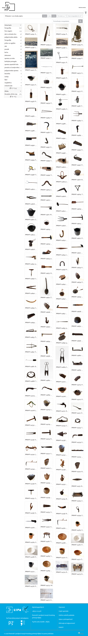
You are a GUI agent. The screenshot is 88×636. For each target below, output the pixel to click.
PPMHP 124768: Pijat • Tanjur (31, 557)
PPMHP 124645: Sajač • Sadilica (31, 308)
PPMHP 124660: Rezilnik (78, 355)
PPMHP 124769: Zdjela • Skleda (47, 571)
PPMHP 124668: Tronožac (31, 381)
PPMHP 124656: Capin (78, 341)
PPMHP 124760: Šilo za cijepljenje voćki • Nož (31, 528)
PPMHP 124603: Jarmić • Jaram (47, 190)
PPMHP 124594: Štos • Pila (31, 160)
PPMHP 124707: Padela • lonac (78, 399)
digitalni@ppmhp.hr (38, 607)
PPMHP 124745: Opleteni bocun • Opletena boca (47, 483)
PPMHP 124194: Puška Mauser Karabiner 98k (62, 34)
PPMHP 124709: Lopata (47, 424)
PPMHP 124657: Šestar (31, 352)
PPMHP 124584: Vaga (62, 109)
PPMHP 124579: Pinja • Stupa (47, 103)
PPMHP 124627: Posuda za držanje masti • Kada (78, 238)
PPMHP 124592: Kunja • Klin (62, 138)
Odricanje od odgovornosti (67, 623)
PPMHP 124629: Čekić (47, 244)
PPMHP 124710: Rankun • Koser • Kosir (62, 411)
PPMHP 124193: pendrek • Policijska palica (47, 45)
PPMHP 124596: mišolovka (62, 153)
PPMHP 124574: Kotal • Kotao (31, 85)
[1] (15, 96)
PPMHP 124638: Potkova (62, 270)
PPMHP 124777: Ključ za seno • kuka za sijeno (47, 600)
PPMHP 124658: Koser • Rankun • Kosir (47, 356)
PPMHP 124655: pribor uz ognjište (62, 328)
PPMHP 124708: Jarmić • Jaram (31, 410)
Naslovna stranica (82, 7)
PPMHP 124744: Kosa (31, 469)
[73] (16, 88)
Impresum (62, 607)
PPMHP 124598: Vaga (31, 175)
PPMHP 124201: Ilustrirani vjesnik (31, 70)
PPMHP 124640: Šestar (31, 293)
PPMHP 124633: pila (47, 259)
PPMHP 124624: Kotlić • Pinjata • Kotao (31, 235)
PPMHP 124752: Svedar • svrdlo (31, 498)
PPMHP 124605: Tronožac (78, 194)
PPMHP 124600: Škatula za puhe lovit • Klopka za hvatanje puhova (62, 167)
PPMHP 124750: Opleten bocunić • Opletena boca (62, 484)
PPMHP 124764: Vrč (31, 542)
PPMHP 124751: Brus (78, 486)
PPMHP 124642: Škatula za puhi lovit (62, 284)
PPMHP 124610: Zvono (31, 220)
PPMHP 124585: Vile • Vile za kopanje (78, 121)
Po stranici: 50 (61, 16)
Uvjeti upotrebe (63, 611)
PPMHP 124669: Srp (47, 395)
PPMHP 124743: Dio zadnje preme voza (78, 457)
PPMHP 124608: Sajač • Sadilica (62, 196)
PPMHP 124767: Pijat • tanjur (78, 545)
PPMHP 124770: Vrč (62, 558)
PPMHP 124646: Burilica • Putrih (47, 312)
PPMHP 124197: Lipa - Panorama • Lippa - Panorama (47, 58)
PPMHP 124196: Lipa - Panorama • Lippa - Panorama (31, 47)
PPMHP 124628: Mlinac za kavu (31, 249)
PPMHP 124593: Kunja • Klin (78, 150)
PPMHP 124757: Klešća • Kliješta (47, 527)
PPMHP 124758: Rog (62, 514)
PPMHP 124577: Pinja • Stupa (78, 91)
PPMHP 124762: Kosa (62, 528)
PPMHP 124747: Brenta (78, 471)
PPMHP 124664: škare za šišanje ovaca (62, 367)
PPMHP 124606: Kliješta (31, 204)
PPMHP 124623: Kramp (78, 223)
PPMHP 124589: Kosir (78, 135)
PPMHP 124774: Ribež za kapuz (62, 572)
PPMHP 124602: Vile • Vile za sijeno (31, 189)
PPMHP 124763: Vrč (78, 530)
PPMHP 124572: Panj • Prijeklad (62, 62)
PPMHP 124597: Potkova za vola (78, 165)
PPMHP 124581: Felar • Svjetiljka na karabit (78, 106)
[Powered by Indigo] (81, 633)
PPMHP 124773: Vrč (47, 585)
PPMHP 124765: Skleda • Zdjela (47, 556)
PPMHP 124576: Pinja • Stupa (62, 78)
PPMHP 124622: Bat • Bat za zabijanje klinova (62, 211)
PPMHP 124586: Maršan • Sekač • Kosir (31, 131)
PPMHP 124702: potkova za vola (62, 382)
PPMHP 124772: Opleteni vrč (31, 572)
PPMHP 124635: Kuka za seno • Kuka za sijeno (78, 267)
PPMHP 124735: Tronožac (78, 428)
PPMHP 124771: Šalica (78, 559)
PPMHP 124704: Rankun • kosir (31, 396)
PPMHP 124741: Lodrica (47, 468)
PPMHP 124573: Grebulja (78, 73)
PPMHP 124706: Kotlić (62, 396)
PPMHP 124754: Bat (62, 499)
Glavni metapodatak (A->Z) (74, 16)
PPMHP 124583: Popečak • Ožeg (47, 118)
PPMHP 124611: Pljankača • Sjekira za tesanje (47, 215)
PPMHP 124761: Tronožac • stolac (47, 541)
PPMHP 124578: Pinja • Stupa (31, 101)
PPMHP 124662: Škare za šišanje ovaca (47, 380)
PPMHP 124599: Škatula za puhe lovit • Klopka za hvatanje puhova (47, 175)
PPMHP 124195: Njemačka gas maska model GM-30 (78, 45)
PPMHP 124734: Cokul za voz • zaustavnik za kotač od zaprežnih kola (62, 426)
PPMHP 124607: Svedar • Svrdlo (47, 200)
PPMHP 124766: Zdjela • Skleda (62, 543)
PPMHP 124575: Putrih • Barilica (47, 87)
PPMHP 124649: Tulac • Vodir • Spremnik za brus (31, 322)
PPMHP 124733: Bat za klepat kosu (47, 439)
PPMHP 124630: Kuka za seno (62, 240)
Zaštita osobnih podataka (66, 615)
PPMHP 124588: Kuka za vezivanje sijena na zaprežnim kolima (62, 124)
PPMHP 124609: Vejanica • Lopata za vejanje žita (78, 209)
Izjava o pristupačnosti (66, 619)
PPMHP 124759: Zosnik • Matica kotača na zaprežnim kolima (78, 515)
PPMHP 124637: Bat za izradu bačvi (47, 273)
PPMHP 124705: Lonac (47, 410)
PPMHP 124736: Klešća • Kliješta (31, 440)
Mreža (53, 16)
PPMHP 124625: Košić (47, 229)
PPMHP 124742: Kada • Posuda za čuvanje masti (62, 455)
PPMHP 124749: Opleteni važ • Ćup (47, 497)
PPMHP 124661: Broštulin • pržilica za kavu (31, 366)
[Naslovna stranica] (8, 6)
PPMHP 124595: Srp (47, 161)
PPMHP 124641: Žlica (47, 297)
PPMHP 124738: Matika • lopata (62, 440)
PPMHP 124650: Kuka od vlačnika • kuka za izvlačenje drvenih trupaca (47, 327)
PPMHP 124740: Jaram (31, 454)
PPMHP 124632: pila (31, 264)
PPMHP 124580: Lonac (62, 94)
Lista (49, 16)
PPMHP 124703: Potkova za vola (78, 385)
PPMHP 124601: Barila (78, 180)
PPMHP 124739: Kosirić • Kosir (78, 442)
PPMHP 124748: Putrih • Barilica (31, 484)
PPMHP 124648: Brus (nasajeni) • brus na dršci (78, 311)
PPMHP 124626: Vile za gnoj (62, 226)
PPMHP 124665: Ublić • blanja (78, 370)
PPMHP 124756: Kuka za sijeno (31, 513)
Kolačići (61, 627)
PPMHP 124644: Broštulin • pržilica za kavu (78, 297)
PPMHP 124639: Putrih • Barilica (78, 282)
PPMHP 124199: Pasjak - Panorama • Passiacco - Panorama (78, 58)
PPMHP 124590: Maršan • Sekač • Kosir (31, 145)
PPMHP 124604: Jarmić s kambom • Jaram (62, 182)
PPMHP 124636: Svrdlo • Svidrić (31, 279)
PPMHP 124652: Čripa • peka (78, 326)
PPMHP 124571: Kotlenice (47, 73)
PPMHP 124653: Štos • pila (31, 337)
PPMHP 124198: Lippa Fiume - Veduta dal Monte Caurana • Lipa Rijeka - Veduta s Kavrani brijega (62, 48)
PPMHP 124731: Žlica (78, 413)
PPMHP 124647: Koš (62, 299)
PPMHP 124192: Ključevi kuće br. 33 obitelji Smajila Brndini (31, 34)
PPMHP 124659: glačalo (62, 343)
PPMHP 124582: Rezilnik (31, 116)
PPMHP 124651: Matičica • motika (62, 314)
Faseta (44, 16)
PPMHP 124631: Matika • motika (78, 253)
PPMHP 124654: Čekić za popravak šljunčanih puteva (47, 341)
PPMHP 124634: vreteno (62, 255)
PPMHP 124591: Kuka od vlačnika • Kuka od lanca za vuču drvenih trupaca (47, 147)
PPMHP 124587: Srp (47, 132)
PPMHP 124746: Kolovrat (62, 470)
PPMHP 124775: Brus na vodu (78, 574)
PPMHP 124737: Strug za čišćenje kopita (47, 454)
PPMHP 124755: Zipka (78, 501)
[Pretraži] (80, 21)
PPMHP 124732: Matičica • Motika (31, 425)
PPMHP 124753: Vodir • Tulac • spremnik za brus (47, 512)
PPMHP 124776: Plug (31, 586)
